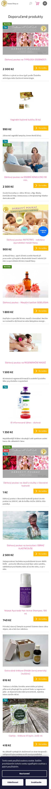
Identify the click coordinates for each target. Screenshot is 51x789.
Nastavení (24, 773)
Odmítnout (12, 782)
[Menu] (45, 3)
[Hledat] (30, 3)
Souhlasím (36, 782)
